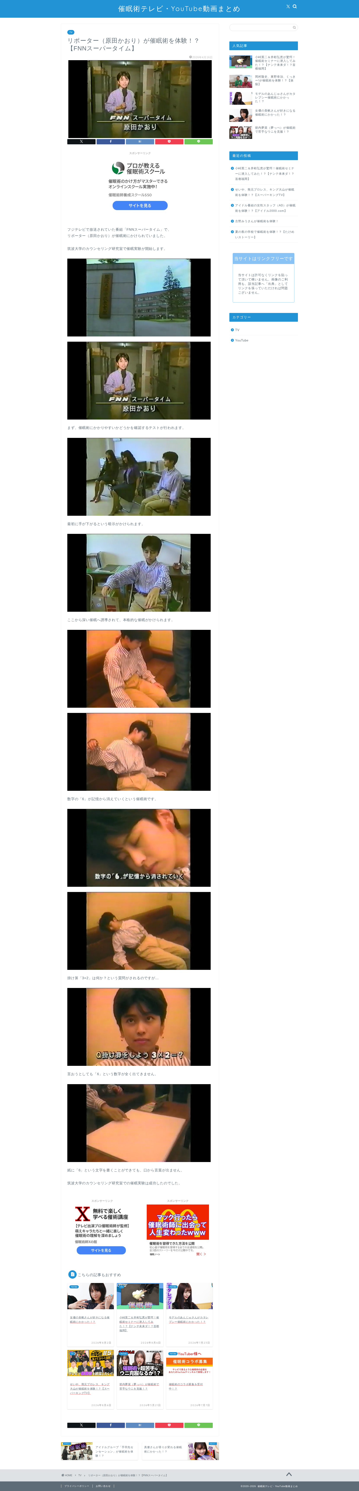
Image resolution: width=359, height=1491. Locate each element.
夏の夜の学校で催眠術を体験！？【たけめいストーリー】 (264, 234)
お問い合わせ (103, 1486)
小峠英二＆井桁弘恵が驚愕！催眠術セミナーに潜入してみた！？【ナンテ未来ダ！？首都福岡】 (264, 174)
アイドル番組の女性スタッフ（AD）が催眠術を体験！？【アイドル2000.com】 (265, 208)
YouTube (241, 340)
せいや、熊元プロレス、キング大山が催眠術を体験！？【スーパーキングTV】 (264, 192)
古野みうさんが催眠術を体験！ (257, 221)
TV (70, 32)
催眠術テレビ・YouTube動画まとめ (179, 8)
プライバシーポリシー (76, 1486)
